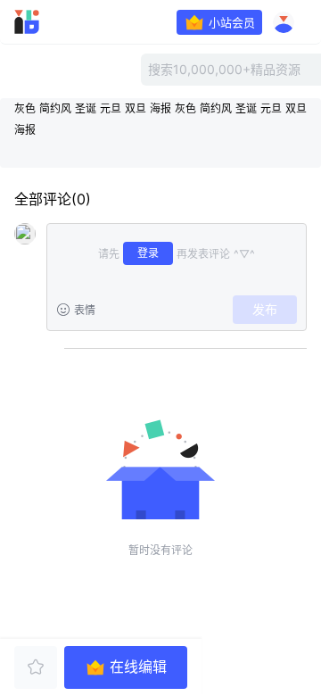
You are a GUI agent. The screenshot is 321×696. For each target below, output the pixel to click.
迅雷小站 (49, 22)
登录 (148, 253)
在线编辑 (138, 667)
